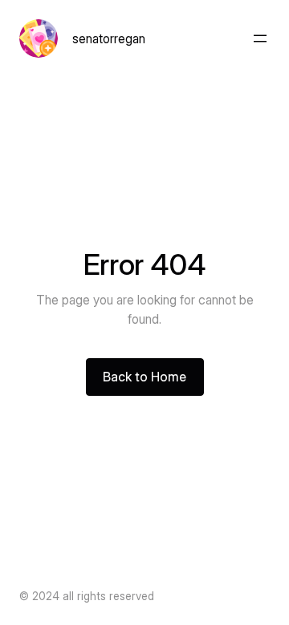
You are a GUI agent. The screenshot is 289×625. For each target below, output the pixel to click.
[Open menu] (260, 38)
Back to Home (144, 377)
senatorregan (108, 38)
